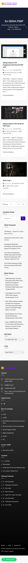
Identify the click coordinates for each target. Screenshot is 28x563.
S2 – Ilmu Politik (7, 505)
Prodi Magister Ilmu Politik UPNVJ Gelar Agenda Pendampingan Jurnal (12, 295)
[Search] (23, 218)
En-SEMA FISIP (8, 186)
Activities (7, 72)
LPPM (4, 414)
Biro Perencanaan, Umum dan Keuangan (13, 426)
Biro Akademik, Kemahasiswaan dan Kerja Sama (14, 422)
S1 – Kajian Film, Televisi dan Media (12, 495)
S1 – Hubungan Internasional (10, 485)
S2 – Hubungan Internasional (10, 501)
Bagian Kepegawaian (8, 433)
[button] (9, 559)
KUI (4, 439)
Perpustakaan (6, 464)
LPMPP (5, 417)
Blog (9, 545)
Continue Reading (8, 95)
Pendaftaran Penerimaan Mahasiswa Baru (14, 467)
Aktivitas (13, 72)
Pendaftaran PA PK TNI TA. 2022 (13, 238)
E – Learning (6, 461)
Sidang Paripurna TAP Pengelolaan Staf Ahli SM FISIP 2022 (13, 65)
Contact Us (17, 545)
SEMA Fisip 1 (7, 180)
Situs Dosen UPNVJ (8, 450)
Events (3, 545)
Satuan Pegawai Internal (9, 429)
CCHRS (5, 436)
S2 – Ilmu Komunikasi (8, 498)
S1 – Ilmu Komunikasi (8, 481)
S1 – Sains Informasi (8, 491)
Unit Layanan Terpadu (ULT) (10, 471)
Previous (5, 204)
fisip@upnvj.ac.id (9, 385)
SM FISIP (8, 74)
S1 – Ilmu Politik (7, 488)
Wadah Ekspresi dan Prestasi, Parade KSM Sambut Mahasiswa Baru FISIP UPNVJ (13, 316)
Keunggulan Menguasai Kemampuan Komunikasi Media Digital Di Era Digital (13, 246)
